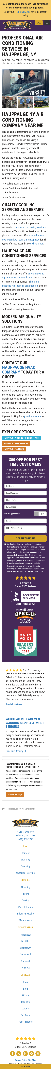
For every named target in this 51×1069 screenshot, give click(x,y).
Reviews (25, 1001)
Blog (25, 988)
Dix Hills (25, 941)
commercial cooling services (31, 227)
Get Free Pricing (25, 538)
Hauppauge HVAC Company (18, 369)
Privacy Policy (39, 571)
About (26, 982)
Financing (25, 866)
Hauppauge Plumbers (14, 449)
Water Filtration (25, 907)
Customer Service (25, 872)
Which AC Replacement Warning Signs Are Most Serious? (25, 723)
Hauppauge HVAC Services (16, 443)
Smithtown (25, 947)
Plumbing (25, 887)
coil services (36, 243)
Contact (26, 853)
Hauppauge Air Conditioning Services (22, 438)
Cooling (25, 900)
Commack (25, 961)
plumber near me (32, 416)
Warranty (25, 859)
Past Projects (26, 1021)
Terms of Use (25, 571)
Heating (25, 893)
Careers (26, 1008)
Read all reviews (14, 704)
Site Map (32, 1060)
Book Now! (25, 1066)
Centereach (25, 954)
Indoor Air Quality (25, 913)
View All (26, 967)
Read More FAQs (15, 795)
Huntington (25, 934)
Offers (25, 995)
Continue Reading (15, 751)
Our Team (25, 1015)
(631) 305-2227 (25, 835)
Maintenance (25, 920)
